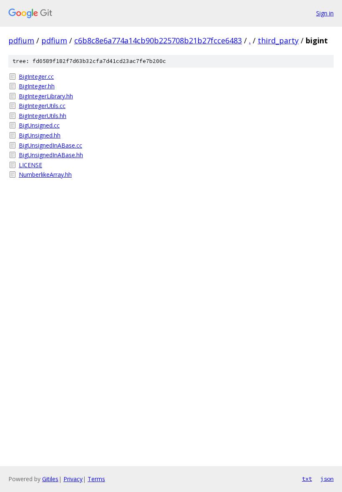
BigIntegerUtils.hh (42, 116)
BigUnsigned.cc (39, 125)
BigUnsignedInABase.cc (50, 145)
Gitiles (50, 479)
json (327, 478)
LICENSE (30, 165)
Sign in (325, 13)
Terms (96, 479)
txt (307, 478)
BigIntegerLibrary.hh (46, 96)
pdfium (21, 40)
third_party (278, 40)
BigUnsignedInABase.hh (51, 155)
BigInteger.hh (37, 86)
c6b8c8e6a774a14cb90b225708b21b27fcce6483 (158, 40)
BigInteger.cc (36, 76)
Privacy (73, 479)
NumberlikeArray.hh (45, 174)
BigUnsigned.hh (39, 135)
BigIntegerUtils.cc (42, 106)
